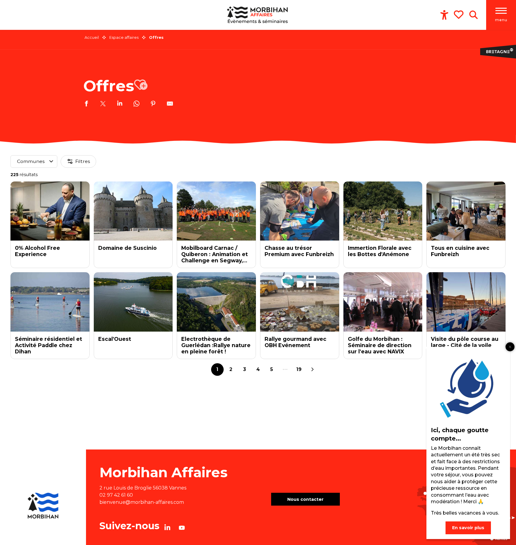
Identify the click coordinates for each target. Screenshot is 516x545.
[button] (473, 15)
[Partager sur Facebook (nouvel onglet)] (86, 104)
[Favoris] (459, 14)
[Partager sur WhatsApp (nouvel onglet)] (136, 104)
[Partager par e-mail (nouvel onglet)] (170, 104)
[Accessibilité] (444, 15)
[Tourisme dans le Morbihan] (258, 15)
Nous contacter (305, 499)
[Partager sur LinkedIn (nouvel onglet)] (120, 104)
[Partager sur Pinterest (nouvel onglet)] (153, 104)
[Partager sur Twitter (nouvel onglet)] (103, 104)
